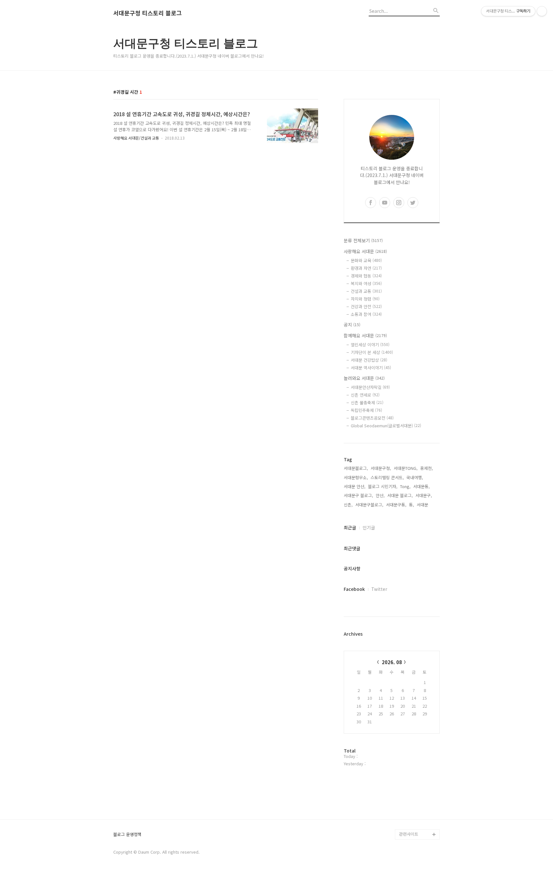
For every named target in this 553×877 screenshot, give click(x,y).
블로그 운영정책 (127, 834)
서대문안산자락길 (370, 387)
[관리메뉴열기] (542, 11)
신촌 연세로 (365, 395)
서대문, (423, 505)
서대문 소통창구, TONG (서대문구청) (416, 737)
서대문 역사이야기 (371, 368)
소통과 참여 (366, 314)
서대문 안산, (354, 486)
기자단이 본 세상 (372, 352)
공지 (352, 324)
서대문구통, (396, 505)
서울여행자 (409, 773)
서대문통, (421, 486)
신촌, (348, 505)
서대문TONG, (406, 468)
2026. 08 (392, 662)
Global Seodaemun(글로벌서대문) (386, 425)
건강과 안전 (366, 306)
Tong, (405, 486)
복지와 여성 (366, 283)
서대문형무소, (356, 477)
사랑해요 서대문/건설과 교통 (136, 138)
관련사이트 (408, 834)
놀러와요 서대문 (364, 378)
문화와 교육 (366, 260)
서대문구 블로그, (358, 495)
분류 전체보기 (363, 240)
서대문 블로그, (400, 495)
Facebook (354, 589)
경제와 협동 (366, 276)
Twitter (379, 589)
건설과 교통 (366, 291)
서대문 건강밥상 (369, 360)
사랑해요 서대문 (365, 251)
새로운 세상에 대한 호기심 (418, 819)
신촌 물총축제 (367, 402)
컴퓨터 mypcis (412, 763)
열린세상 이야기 (370, 345)
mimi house (410, 804)
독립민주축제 (366, 410)
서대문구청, (381, 468)
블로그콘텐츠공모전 (372, 418)
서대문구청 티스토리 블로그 (147, 13)
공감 (403, 752)
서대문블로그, (356, 468)
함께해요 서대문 (365, 335)
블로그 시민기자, (382, 486)
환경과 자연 (366, 268)
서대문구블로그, (369, 505)
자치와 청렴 (365, 299)
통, (411, 505)
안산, (380, 495)
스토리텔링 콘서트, (387, 477)
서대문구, (423, 495)
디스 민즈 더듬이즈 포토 (418, 788)
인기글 (369, 527)
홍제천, (426, 468)
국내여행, (414, 477)
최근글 (350, 527)
